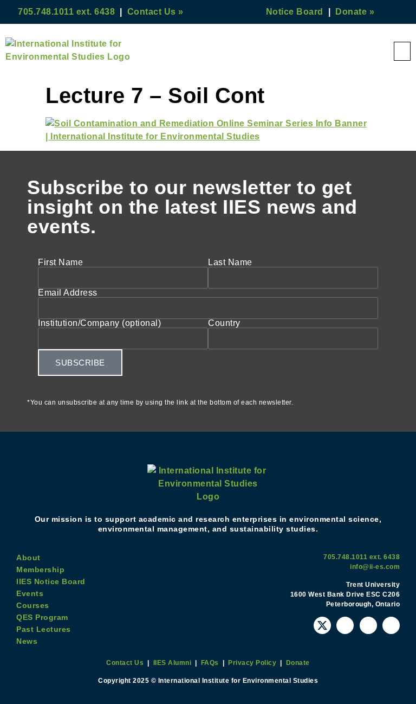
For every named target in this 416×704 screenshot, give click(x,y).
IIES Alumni (172, 663)
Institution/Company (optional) (99, 323)
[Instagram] (368, 625)
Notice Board (294, 11)
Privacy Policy (252, 663)
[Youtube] (345, 625)
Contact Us (125, 663)
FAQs (210, 663)
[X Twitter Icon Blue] (322, 625)
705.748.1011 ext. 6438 (66, 11)
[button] (402, 51)
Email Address (68, 293)
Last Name (230, 262)
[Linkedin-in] (391, 625)
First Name (60, 262)
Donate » (354, 11)
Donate (298, 663)
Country (224, 323)
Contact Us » (155, 11)
